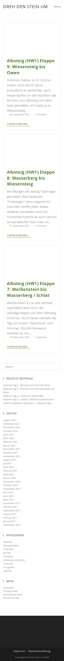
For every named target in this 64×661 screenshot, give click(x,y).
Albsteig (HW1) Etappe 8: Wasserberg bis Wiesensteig (31, 178)
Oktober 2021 (10, 452)
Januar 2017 (9, 521)
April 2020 (8, 474)
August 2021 (9, 459)
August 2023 (9, 420)
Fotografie (8, 567)
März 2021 (8, 467)
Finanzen (8, 563)
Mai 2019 (8, 492)
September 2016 (11, 525)
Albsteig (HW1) (11, 545)
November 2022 (11, 427)
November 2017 (11, 503)
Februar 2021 (10, 470)
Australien (8, 549)
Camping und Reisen (14, 560)
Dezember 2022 (11, 423)
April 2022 (8, 434)
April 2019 (8, 496)
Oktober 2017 (10, 506)
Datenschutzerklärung (39, 651)
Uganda (7, 570)
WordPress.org (11, 597)
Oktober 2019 (10, 485)
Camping (8, 556)
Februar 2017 (10, 517)
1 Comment (40, 114)
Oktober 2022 (10, 431)
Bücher (7, 552)
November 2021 (11, 449)
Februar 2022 (10, 441)
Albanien (7, 541)
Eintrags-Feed (10, 591)
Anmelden (8, 587)
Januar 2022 (9, 445)
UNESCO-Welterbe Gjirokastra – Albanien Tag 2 (27, 403)
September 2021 (11, 456)
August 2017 (9, 514)
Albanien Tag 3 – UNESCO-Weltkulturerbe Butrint (28, 399)
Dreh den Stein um (25, 6)
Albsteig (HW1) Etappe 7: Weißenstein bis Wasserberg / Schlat (31, 289)
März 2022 (8, 438)
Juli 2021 (7, 463)
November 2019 (11, 481)
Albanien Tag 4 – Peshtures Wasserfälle (23, 395)
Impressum (19, 651)
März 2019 (8, 499)
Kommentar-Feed (12, 594)
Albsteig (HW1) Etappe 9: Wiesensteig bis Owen (31, 66)
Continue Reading (17, 124)
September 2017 (11, 510)
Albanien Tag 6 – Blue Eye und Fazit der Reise (26, 385)
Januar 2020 (9, 477)
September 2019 (11, 488)
